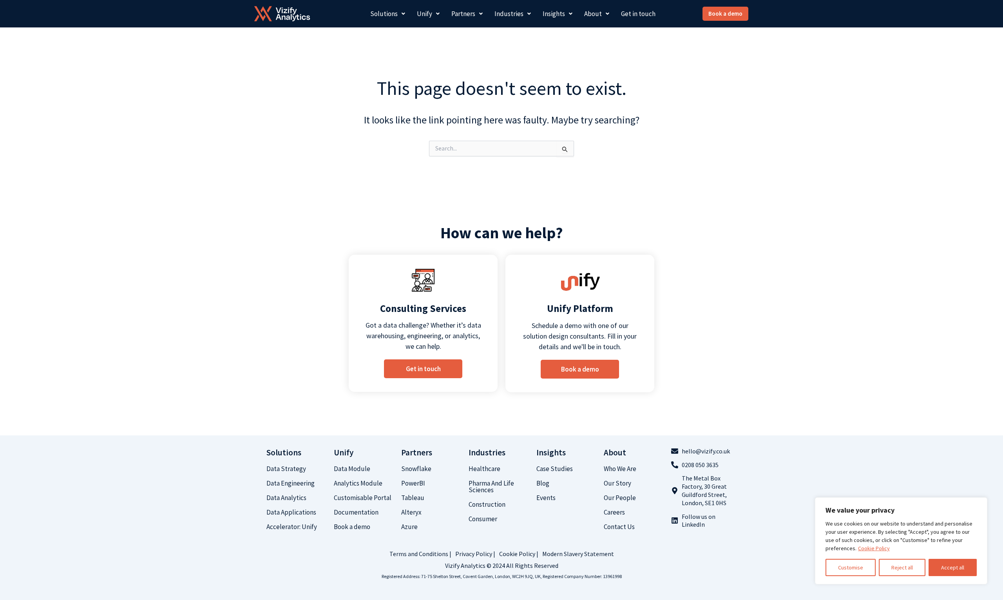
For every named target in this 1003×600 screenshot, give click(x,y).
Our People (620, 497)
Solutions (384, 13)
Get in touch (638, 13)
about (615, 452)
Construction (487, 504)
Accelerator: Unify (291, 526)
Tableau (412, 497)
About (593, 13)
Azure (409, 526)
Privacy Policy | (475, 554)
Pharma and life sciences (491, 486)
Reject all (902, 567)
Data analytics (286, 497)
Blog (542, 483)
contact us (619, 526)
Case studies (554, 468)
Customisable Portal (362, 497)
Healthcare (484, 468)
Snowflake (416, 468)
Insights (554, 13)
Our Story (617, 483)
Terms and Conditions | (420, 554)
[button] (387, 14)
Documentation (356, 512)
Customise (850, 567)
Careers (614, 512)
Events (546, 497)
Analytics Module (358, 483)
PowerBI (413, 483)
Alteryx (411, 512)
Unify (424, 13)
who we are (620, 468)
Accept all (952, 567)
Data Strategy (286, 468)
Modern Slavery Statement (578, 554)
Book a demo (352, 526)
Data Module (352, 468)
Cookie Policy (874, 548)
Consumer (483, 519)
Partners (463, 13)
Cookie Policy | (518, 554)
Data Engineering (290, 483)
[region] (901, 540)
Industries (508, 13)
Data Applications (291, 512)
